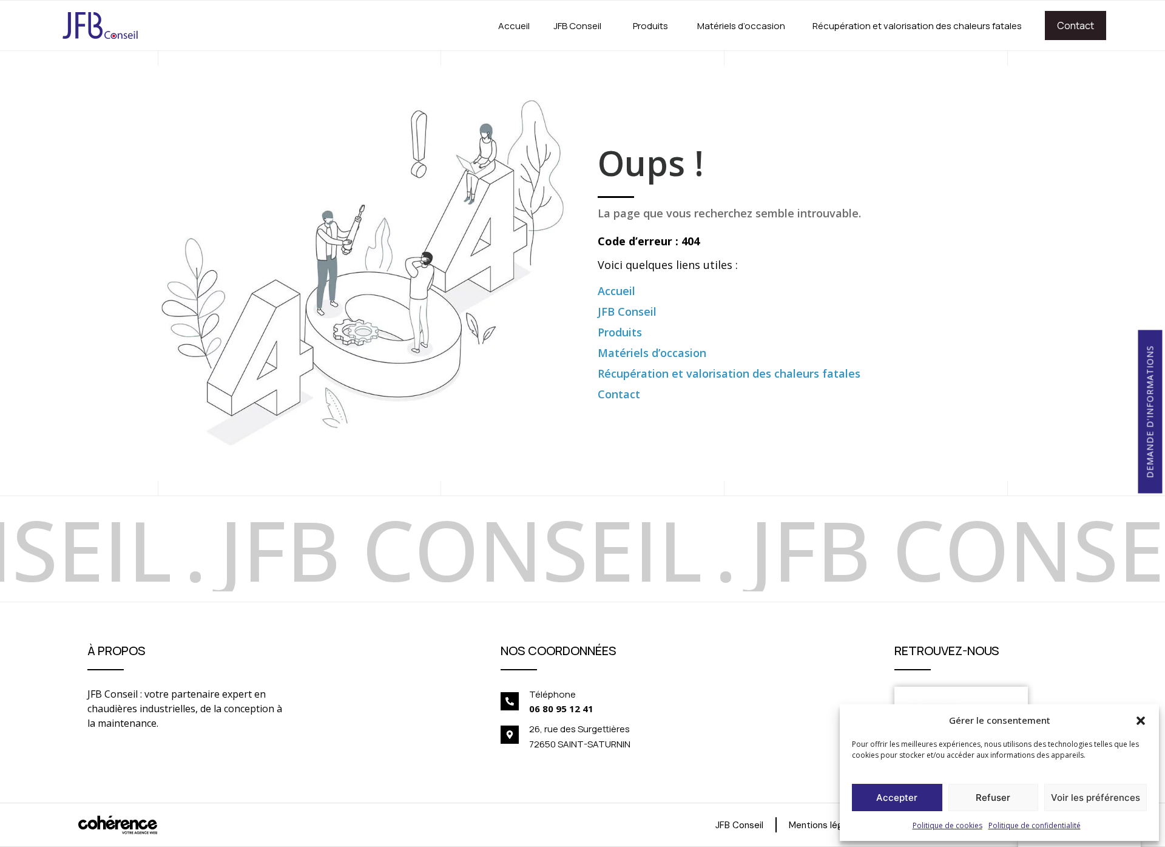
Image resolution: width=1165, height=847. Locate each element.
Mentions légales (824, 825)
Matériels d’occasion (741, 25)
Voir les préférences (1095, 797)
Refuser (993, 797)
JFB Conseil (577, 25)
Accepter (896, 797)
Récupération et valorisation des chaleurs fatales (917, 25)
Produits (650, 25)
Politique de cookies (947, 825)
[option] (171, 548)
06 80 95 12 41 (561, 708)
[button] (1141, 720)
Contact (1075, 25)
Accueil (514, 25)
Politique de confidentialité (1034, 825)
